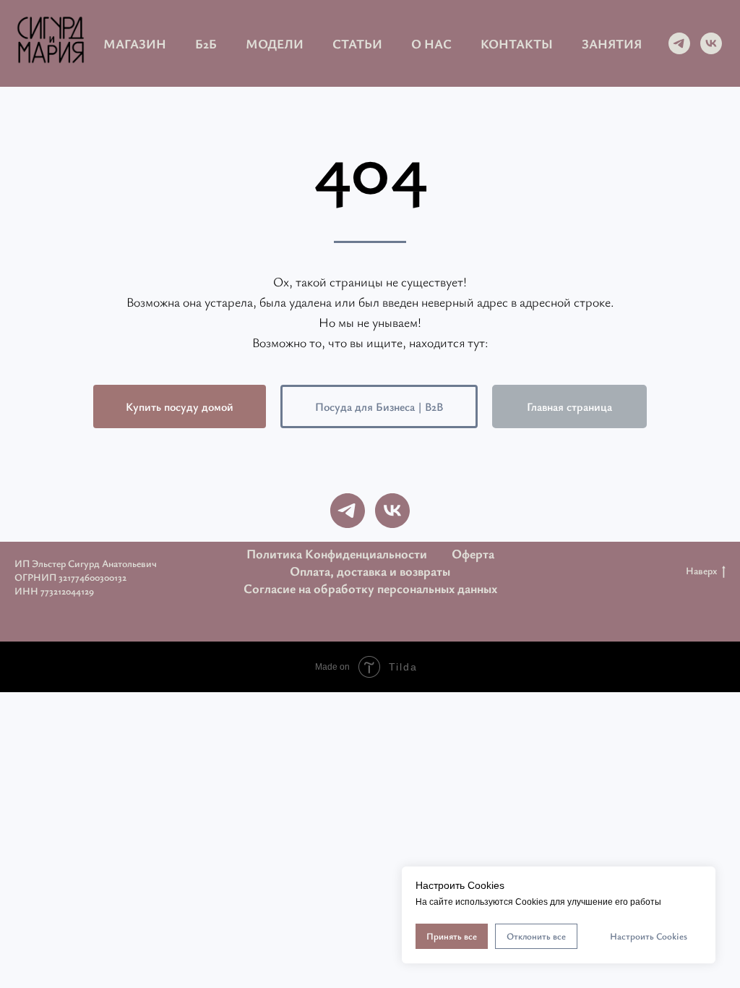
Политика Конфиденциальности (336, 553)
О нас (431, 43)
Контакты (517, 43)
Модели (275, 43)
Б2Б (206, 43)
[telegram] (679, 43)
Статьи (357, 43)
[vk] (711, 43)
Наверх (701, 570)
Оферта (473, 553)
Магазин (134, 43)
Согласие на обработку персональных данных (370, 588)
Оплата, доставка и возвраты (370, 570)
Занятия (612, 43)
